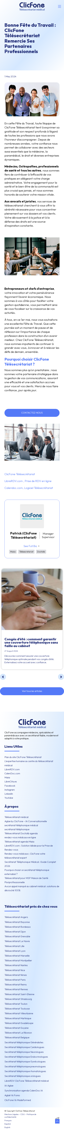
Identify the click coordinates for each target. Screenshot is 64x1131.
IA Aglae (8, 1085)
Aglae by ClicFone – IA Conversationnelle (25, 821)
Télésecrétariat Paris (15, 979)
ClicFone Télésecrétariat (19, 474)
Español (7, 1124)
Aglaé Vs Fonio (12, 1095)
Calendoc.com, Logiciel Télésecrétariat (28, 488)
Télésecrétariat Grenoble (17, 936)
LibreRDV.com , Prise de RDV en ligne (27, 481)
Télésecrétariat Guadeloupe (18, 1023)
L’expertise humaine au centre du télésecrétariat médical (28, 763)
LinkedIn (8, 793)
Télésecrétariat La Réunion (18, 1032)
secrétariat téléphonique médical (21, 825)
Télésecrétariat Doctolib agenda (21, 833)
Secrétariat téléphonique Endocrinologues (26, 1056)
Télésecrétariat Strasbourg (18, 998)
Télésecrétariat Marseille (17, 955)
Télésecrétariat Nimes (15, 974)
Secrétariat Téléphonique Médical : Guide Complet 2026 (30, 863)
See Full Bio (30, 546)
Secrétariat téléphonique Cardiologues (24, 1047)
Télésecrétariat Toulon (15, 1003)
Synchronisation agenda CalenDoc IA (23, 1090)
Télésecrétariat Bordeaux (17, 926)
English (7, 1127)
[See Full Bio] (39, 546)
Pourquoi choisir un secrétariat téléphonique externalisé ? (26, 871)
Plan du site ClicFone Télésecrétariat (23, 757)
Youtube (8, 797)
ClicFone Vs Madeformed (17, 1100)
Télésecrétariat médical (16, 817)
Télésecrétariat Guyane (16, 1027)
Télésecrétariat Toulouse (17, 1008)
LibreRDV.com (12, 769)
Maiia (7, 777)
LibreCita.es (10, 781)
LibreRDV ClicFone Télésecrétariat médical (26, 1080)
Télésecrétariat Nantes (16, 965)
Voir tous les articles (32, 691)
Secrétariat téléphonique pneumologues (25, 1066)
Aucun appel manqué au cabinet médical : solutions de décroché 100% (31, 888)
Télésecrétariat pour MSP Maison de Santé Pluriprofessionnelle (26, 880)
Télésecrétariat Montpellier (18, 960)
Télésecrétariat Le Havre (17, 941)
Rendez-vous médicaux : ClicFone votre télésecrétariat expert (24, 855)
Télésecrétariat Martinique (17, 1018)
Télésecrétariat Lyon (14, 950)
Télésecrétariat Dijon (15, 931)
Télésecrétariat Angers (16, 917)
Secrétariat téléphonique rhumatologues (25, 1071)
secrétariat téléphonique (16, 829)
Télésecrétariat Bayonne (17, 921)
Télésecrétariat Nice (14, 970)
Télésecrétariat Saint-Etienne (19, 994)
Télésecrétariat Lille (14, 946)
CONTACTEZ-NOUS (32, 412)
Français (7, 1120)
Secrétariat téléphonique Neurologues (24, 1051)
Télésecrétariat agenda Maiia (19, 841)
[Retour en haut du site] (57, 1121)
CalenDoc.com (12, 773)
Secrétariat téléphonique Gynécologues (25, 1061)
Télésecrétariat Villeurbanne (18, 1013)
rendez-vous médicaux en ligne (20, 837)
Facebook (9, 785)
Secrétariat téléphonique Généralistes (23, 1042)
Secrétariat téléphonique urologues (22, 1075)
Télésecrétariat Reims (15, 984)
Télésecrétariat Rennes (16, 989)
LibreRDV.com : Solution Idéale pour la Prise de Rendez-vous (28, 847)
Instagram (9, 789)
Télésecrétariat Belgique (16, 1037)
